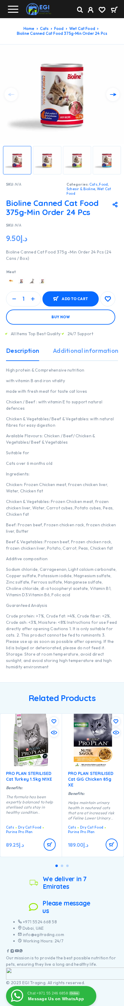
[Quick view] (54, 732)
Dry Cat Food (29, 827)
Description (22, 350)
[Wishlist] (102, 11)
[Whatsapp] (21, 951)
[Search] (80, 10)
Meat (11, 272)
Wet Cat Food (82, 28)
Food (59, 28)
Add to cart (75, 298)
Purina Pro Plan (19, 831)
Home (29, 28)
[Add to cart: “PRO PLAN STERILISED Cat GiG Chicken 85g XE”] (112, 845)
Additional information (85, 350)
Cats (44, 28)
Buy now (60, 317)
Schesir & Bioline (81, 189)
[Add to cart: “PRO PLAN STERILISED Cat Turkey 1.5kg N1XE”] (50, 845)
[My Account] (91, 11)
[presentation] (11, 94)
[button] (56, 866)
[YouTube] (17, 951)
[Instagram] (12, 951)
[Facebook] (8, 951)
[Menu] (13, 9)
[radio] (11, 281)
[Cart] (114, 10)
